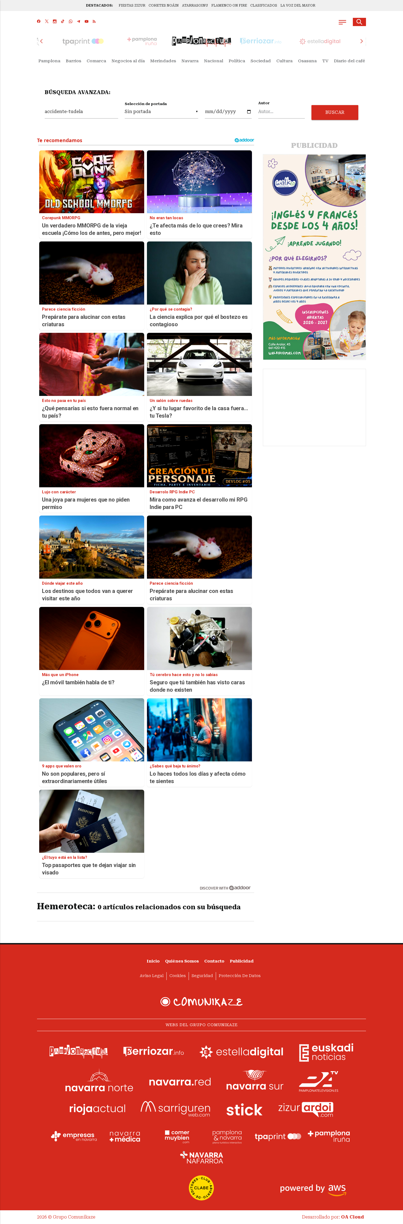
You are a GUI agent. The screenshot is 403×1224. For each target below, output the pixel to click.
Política (237, 60)
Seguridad (202, 975)
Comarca (96, 60)
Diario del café (349, 60)
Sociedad (261, 60)
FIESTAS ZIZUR (132, 5)
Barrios (73, 60)
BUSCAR (335, 112)
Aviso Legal (152, 975)
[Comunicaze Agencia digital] (201, 1002)
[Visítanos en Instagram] (54, 22)
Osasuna (307, 60)
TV (325, 60)
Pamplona (49, 60)
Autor (264, 103)
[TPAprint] (278, 1136)
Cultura (284, 60)
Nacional (213, 60)
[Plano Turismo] (227, 1136)
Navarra (189, 60)
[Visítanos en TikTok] (62, 22)
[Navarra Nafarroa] (201, 1157)
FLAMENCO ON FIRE (229, 5)
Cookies (177, 975)
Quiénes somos (182, 961)
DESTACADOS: (99, 5)
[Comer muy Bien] (176, 1136)
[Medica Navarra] (125, 1136)
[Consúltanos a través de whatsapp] (70, 22)
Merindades (163, 60)
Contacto (214, 961)
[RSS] (94, 22)
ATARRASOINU (195, 5)
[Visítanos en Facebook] (39, 22)
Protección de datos (240, 975)
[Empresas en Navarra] (74, 1136)
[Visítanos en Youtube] (86, 22)
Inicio (153, 961)
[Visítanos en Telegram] (78, 22)
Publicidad (242, 961)
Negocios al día (128, 60)
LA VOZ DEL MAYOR (297, 5)
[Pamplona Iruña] (329, 1136)
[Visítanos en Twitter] (47, 22)
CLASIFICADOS (263, 5)
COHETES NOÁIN (164, 5)
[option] (201, 41)
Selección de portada (146, 104)
